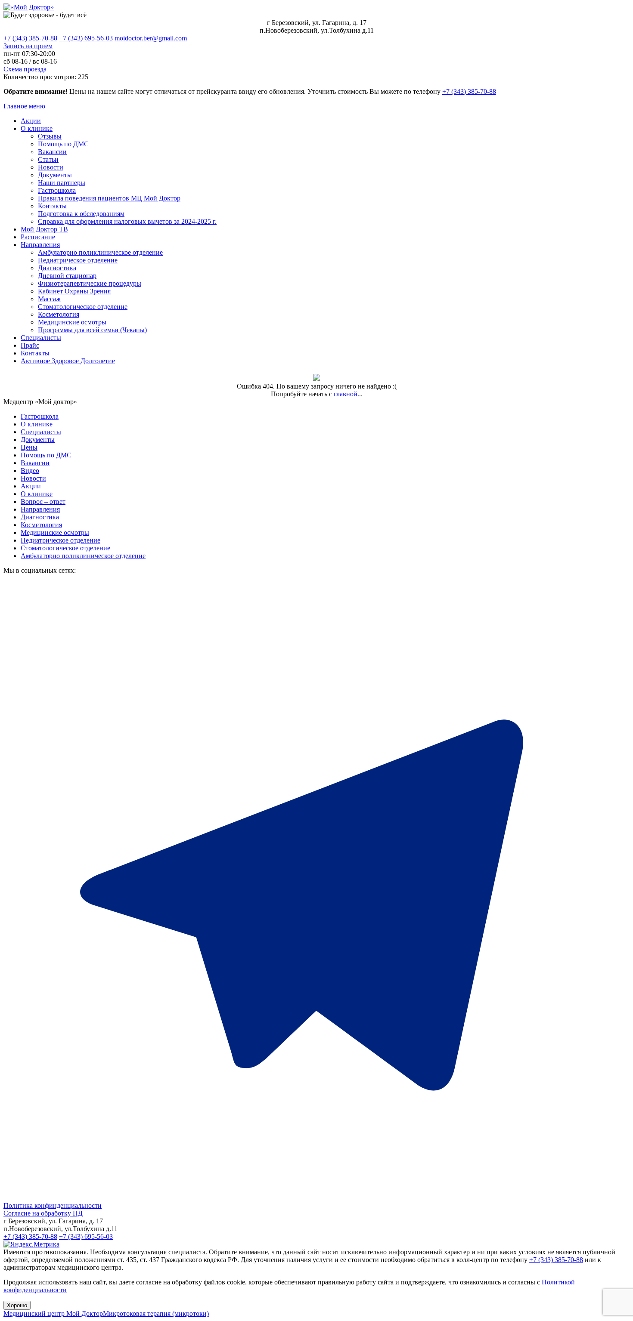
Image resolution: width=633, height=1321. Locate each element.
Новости (50, 167)
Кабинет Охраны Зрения (74, 291)
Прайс (30, 345)
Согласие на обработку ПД (43, 1213)
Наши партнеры (61, 182)
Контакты (52, 206)
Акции (31, 120)
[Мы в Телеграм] (316, 1197)
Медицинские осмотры (72, 322)
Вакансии (52, 151)
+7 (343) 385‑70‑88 (469, 91)
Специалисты (41, 337)
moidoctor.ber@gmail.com (151, 38)
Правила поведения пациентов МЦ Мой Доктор (109, 198)
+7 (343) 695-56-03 (86, 38)
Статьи (48, 159)
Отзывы (50, 136)
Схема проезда (25, 69)
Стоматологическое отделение (82, 306)
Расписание (38, 237)
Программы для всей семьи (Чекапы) (92, 329)
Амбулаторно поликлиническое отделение (100, 252)
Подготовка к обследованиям (81, 213)
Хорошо (17, 1305)
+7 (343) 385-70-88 (30, 38)
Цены (29, 447)
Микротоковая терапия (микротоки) (156, 1313)
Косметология (58, 314)
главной (345, 394)
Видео (30, 470)
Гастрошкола (57, 190)
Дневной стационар (67, 275)
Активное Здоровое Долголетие (68, 360)
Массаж (49, 298)
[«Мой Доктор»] (28, 7)
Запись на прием (28, 45)
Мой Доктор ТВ (44, 229)
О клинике (37, 128)
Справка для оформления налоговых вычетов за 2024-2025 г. (127, 221)
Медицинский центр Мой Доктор (53, 1313)
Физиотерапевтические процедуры (89, 283)
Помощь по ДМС (63, 144)
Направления (40, 244)
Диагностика (57, 268)
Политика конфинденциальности (52, 1205)
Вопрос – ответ (43, 501)
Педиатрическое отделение (78, 260)
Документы (55, 175)
